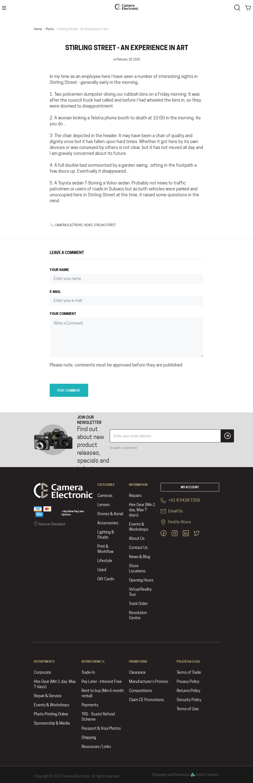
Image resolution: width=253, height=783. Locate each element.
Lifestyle (104, 560)
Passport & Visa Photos (101, 728)
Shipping (89, 737)
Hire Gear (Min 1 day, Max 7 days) (142, 509)
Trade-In (88, 672)
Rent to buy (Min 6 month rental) (103, 693)
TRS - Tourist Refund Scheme (98, 717)
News (88, 225)
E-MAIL (55, 292)
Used (101, 569)
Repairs (135, 495)
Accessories (107, 523)
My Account (190, 487)
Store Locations (137, 568)
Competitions (140, 690)
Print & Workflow (105, 549)
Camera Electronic (69, 225)
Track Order (138, 603)
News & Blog (139, 556)
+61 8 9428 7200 (184, 500)
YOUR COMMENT (63, 313)
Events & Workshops (138, 527)
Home (38, 29)
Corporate (42, 672)
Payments (90, 705)
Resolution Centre (138, 615)
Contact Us (138, 547)
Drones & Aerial (110, 513)
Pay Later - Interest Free (102, 681)
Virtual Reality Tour (140, 592)
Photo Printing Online (51, 714)
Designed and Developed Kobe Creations (185, 775)
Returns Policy (188, 690)
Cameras (104, 495)
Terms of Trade (189, 672)
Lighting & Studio (105, 535)
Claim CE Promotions (146, 699)
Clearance (137, 672)
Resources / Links (96, 746)
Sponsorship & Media (52, 723)
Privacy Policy (188, 681)
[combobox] (238, 7)
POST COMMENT (68, 390)
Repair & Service (48, 695)
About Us (137, 538)
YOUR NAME (59, 270)
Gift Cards (105, 579)
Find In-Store (179, 522)
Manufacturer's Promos (148, 681)
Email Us (175, 511)
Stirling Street (105, 225)
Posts (50, 29)
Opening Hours (141, 580)
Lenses (103, 504)
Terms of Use (188, 709)
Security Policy (189, 699)
